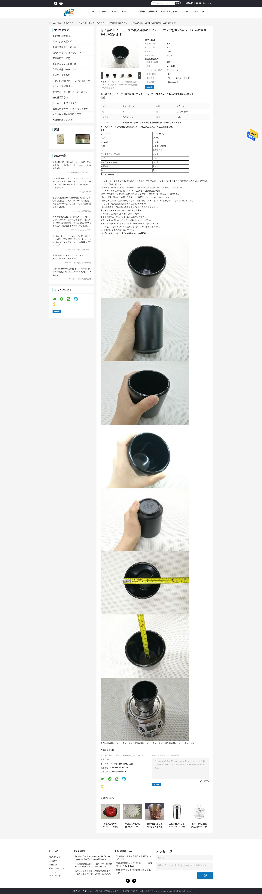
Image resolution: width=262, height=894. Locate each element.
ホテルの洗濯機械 (61, 86)
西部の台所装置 (60, 41)
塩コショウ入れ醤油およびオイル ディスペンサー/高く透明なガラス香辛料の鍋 (199, 825)
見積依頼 (189, 3)
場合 (196, 11)
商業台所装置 (59, 36)
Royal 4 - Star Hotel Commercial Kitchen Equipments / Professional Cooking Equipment (92, 858)
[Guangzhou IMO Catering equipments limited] (69, 12)
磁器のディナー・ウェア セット (77, 23)
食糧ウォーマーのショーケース (68, 92)
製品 (59, 23)
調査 (177, 3)
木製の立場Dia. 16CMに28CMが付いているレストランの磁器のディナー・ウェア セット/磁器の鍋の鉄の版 (110, 825)
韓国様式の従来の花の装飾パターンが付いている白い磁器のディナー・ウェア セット (132, 825)
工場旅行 (141, 11)
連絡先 (149, 87)
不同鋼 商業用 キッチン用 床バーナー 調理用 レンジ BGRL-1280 (134, 864)
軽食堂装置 (58, 97)
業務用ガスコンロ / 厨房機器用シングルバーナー (134, 871)
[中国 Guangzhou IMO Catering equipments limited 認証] (60, 139)
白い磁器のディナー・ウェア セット (180, 743)
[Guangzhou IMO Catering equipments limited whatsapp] (63, 299)
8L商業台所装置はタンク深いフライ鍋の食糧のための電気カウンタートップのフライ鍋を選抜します (93, 865)
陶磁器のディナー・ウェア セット (149, 743)
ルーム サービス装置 (63, 103)
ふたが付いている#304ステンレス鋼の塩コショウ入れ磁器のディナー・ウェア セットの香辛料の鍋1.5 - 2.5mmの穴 (177, 825)
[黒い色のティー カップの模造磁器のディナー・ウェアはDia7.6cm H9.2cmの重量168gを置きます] (120, 55)
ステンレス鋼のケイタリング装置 (69, 80)
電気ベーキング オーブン (65, 52)
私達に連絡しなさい (169, 11)
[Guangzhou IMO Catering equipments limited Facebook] (55, 3)
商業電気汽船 (59, 58)
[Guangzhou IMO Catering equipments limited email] (56, 299)
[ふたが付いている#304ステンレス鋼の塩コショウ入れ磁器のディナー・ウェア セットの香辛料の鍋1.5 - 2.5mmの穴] (177, 811)
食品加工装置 (59, 75)
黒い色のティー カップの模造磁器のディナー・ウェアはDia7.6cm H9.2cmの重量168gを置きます (120, 85)
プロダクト (103, 11)
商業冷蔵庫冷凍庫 (61, 69)
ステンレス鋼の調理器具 (65, 114)
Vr (203, 11)
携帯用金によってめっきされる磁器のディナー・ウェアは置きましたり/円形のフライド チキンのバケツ (155, 825)
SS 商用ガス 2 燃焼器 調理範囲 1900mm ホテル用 (133, 857)
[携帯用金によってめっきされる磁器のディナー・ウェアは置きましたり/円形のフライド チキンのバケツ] (154, 811)
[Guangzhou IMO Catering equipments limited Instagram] (61, 3)
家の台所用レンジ (61, 120)
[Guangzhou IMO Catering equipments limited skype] (77, 299)
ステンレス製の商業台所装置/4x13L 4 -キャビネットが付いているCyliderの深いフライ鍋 (93, 873)
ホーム (52, 23)
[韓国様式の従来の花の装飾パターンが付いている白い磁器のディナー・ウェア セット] (132, 811)
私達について (127, 11)
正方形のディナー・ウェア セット (119, 743)
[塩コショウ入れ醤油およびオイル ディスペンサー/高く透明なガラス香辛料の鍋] (199, 811)
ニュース (186, 11)
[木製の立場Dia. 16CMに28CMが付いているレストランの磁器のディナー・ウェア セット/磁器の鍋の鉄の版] (110, 811)
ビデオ (115, 11)
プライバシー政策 (79, 891)
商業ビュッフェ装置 (62, 64)
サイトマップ (55, 876)
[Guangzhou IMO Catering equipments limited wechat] (70, 299)
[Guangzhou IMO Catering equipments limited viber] (56, 304)
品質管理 (153, 11)
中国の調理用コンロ (62, 47)
